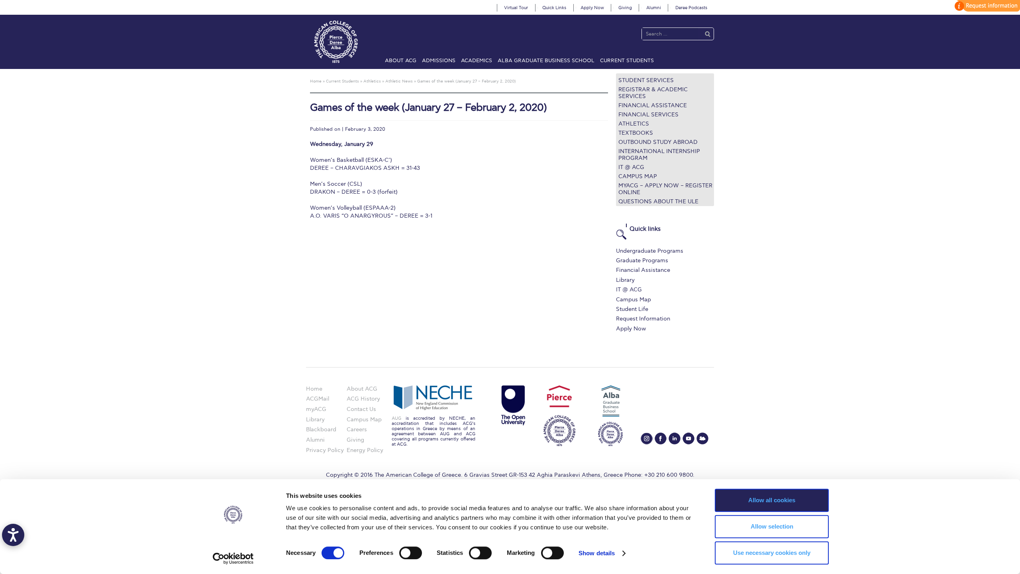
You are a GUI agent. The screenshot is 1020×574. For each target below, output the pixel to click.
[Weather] (702, 438)
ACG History (363, 398)
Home (314, 388)
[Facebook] (661, 438)
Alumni (653, 7)
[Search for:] (670, 33)
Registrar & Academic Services (653, 93)
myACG (316, 409)
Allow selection (772, 526)
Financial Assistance (652, 105)
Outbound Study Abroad (658, 142)
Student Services (646, 80)
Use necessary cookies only (771, 552)
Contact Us (361, 409)
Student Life (632, 309)
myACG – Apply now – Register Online (665, 189)
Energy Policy (365, 450)
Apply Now (592, 7)
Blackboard (321, 429)
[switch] (410, 552)
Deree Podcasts (691, 7)
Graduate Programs (642, 260)
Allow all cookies (771, 500)
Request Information (643, 318)
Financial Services (648, 114)
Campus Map (637, 176)
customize (986, 6)
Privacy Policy (325, 450)
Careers (357, 429)
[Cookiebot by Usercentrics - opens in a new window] (233, 558)
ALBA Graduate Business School (546, 60)
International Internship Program (659, 154)
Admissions (438, 60)
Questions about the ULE (658, 201)
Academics (476, 60)
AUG (396, 418)
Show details (597, 553)
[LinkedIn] (675, 438)
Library (625, 280)
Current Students (627, 60)
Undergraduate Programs (649, 251)
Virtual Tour (516, 7)
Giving (625, 7)
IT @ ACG (631, 167)
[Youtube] (688, 438)
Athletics (633, 123)
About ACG (400, 60)
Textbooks (635, 133)
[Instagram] (647, 438)
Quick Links (554, 7)
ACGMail (317, 398)
